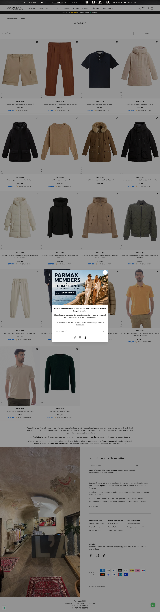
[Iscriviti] (101, 331)
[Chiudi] (105, 272)
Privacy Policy (91, 322)
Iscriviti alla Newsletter (124, 2)
